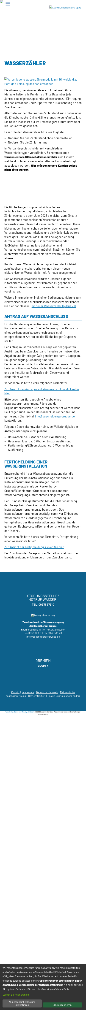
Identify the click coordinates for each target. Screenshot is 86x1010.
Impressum (28, 692)
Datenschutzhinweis (47, 692)
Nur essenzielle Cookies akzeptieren (22, 1003)
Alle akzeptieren (62, 1004)
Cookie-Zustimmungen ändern (64, 696)
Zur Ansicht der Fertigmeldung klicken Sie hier (34, 547)
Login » (43, 665)
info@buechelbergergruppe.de (55, 416)
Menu (8, 3)
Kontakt (15, 692)
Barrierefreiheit (36, 696)
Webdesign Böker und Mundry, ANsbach (20, 712)
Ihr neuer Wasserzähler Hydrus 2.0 (54, 306)
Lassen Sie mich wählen (16, 994)
